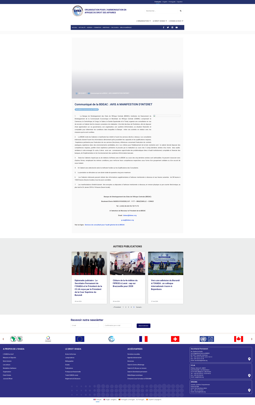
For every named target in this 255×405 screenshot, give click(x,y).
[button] (3, 339)
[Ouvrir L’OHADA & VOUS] (182, 21)
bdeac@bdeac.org (129, 215)
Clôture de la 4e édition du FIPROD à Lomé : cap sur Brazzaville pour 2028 (125, 283)
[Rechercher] (180, 11)
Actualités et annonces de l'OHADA (87, 109)
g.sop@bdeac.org (127, 220)
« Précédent (117, 307)
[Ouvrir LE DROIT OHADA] (166, 21)
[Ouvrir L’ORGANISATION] (150, 21)
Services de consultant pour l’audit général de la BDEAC (105, 225)
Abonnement (143, 326)
